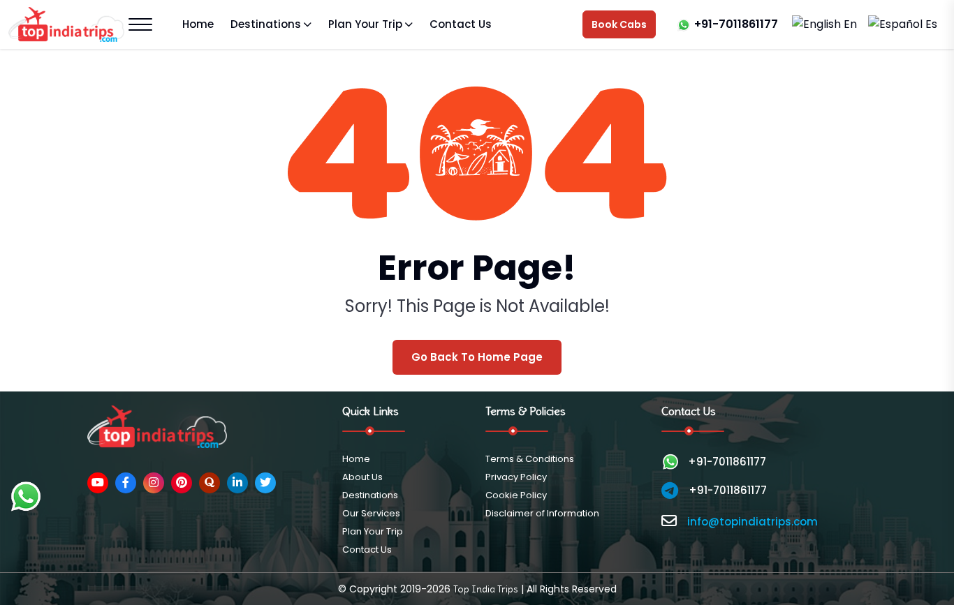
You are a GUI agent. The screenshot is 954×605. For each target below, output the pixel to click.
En (850, 24)
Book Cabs (619, 24)
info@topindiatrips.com (752, 521)
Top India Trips (485, 589)
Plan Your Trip (365, 24)
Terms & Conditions (529, 458)
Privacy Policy (516, 477)
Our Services (371, 513)
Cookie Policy (516, 495)
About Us (362, 477)
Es (930, 24)
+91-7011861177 (736, 24)
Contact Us (461, 24)
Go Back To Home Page (477, 357)
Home (198, 24)
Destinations (265, 24)
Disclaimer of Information (542, 513)
